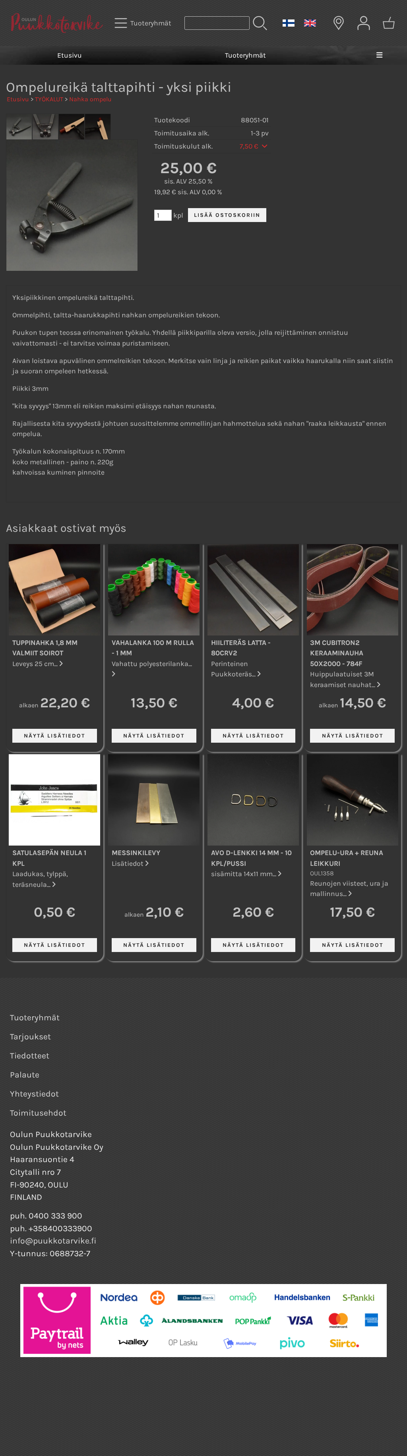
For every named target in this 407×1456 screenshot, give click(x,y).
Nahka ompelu (90, 99)
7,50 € (250, 146)
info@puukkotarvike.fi (53, 1241)
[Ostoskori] (389, 23)
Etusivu (69, 55)
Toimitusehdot (38, 1113)
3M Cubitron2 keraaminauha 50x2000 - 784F (336, 653)
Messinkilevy (136, 853)
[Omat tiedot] (364, 23)
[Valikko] (379, 55)
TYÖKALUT (49, 99)
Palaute (24, 1074)
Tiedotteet (29, 1055)
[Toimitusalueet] (338, 23)
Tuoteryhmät (245, 55)
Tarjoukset (30, 1036)
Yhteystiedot (34, 1094)
